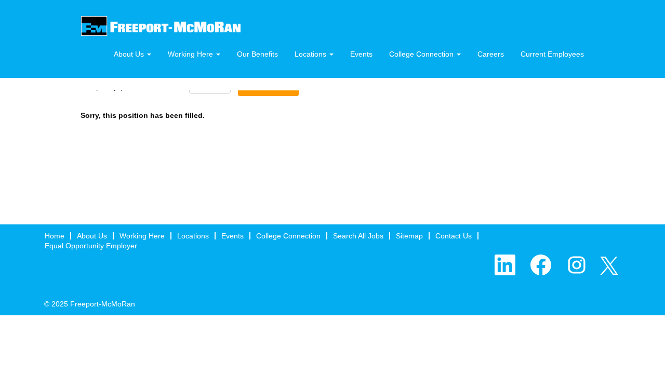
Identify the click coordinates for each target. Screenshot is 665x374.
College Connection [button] (422, 54)
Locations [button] (311, 54)
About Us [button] (130, 54)
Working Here (142, 236)
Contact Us (453, 236)
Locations (193, 236)
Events (361, 54)
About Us (92, 236)
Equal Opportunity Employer (91, 246)
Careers (490, 54)
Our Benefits (257, 54)
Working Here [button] (191, 54)
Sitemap (409, 236)
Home (54, 236)
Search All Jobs (358, 236)
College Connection (288, 236)
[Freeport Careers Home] (161, 26)
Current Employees (552, 54)
